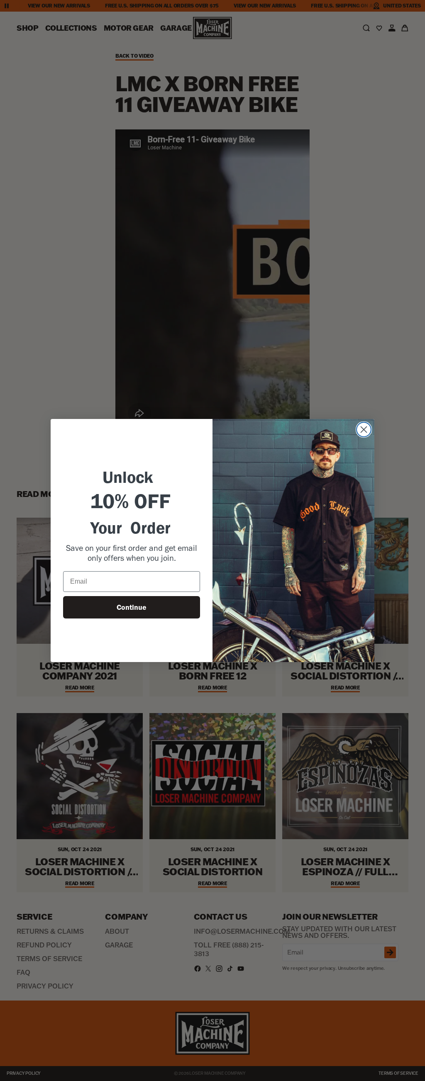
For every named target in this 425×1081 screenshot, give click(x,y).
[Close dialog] (364, 429)
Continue (132, 607)
